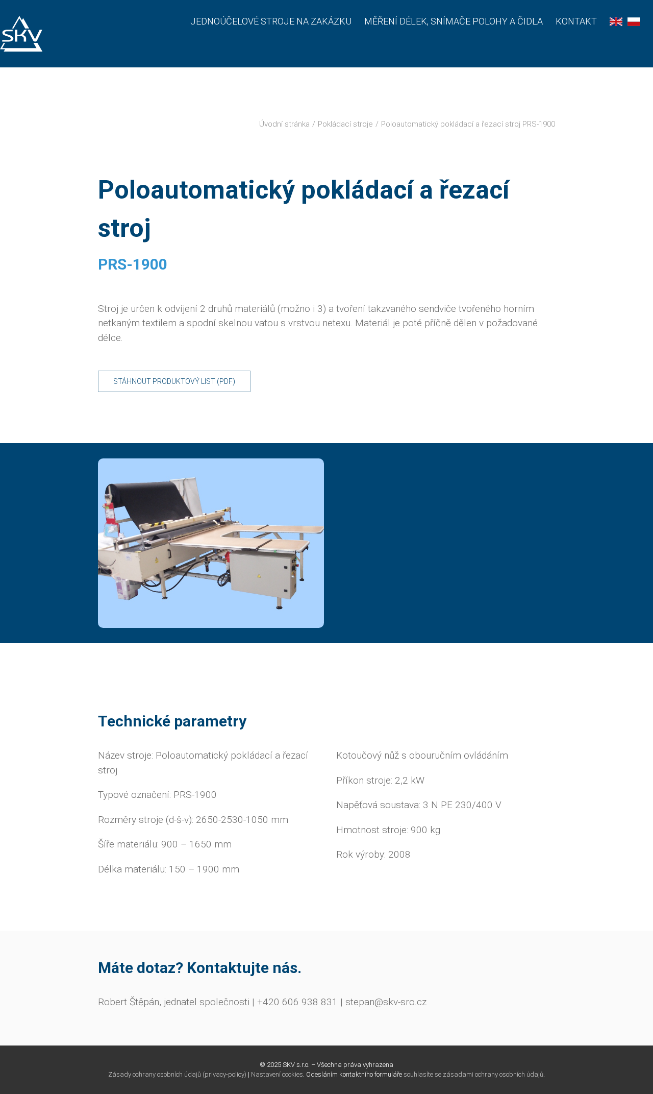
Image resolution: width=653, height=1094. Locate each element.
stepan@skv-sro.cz (385, 1002)
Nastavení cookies (277, 1074)
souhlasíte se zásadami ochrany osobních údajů (473, 1074)
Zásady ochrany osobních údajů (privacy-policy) (177, 1074)
